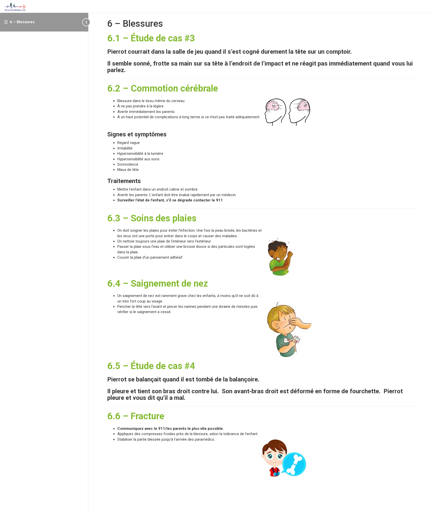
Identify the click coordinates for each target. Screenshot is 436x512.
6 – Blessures (22, 22)
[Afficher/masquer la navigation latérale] (86, 22)
